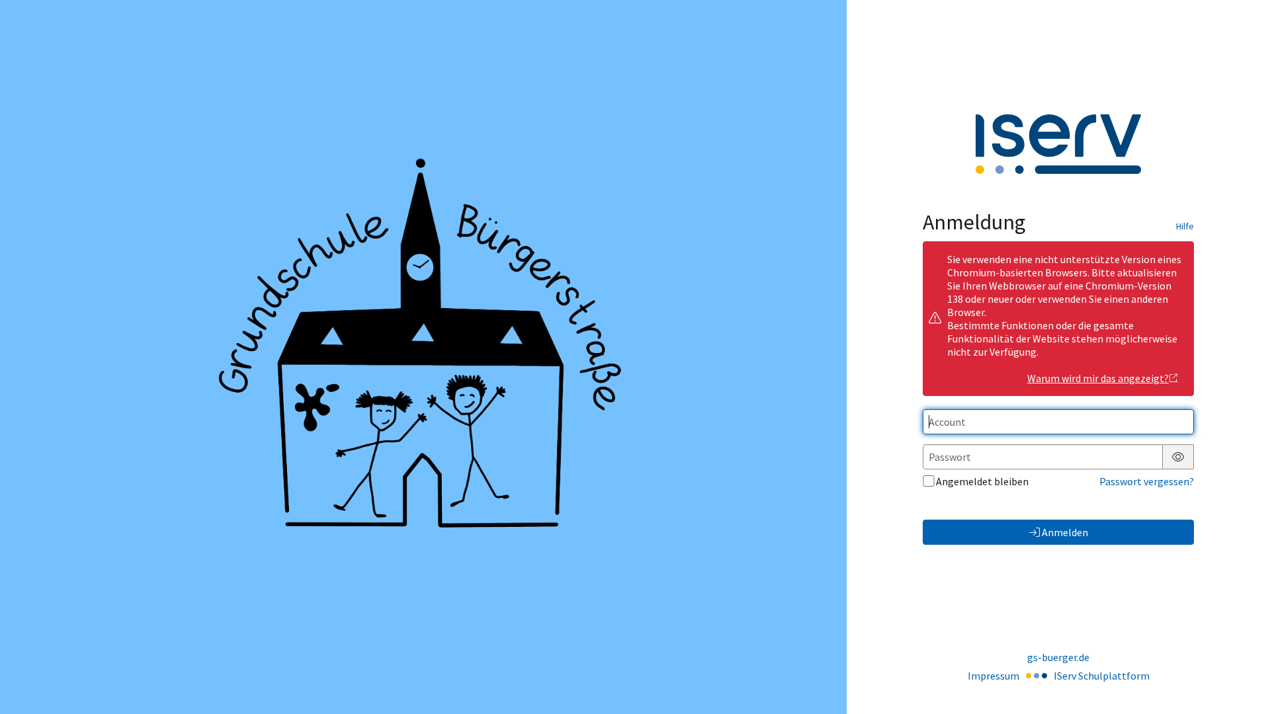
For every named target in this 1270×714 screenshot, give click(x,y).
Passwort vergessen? (1146, 481)
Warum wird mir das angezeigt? (1098, 378)
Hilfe (1185, 226)
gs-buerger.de (1058, 657)
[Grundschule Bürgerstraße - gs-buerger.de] (423, 357)
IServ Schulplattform (1102, 675)
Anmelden (1065, 532)
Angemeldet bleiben (982, 481)
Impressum (993, 675)
